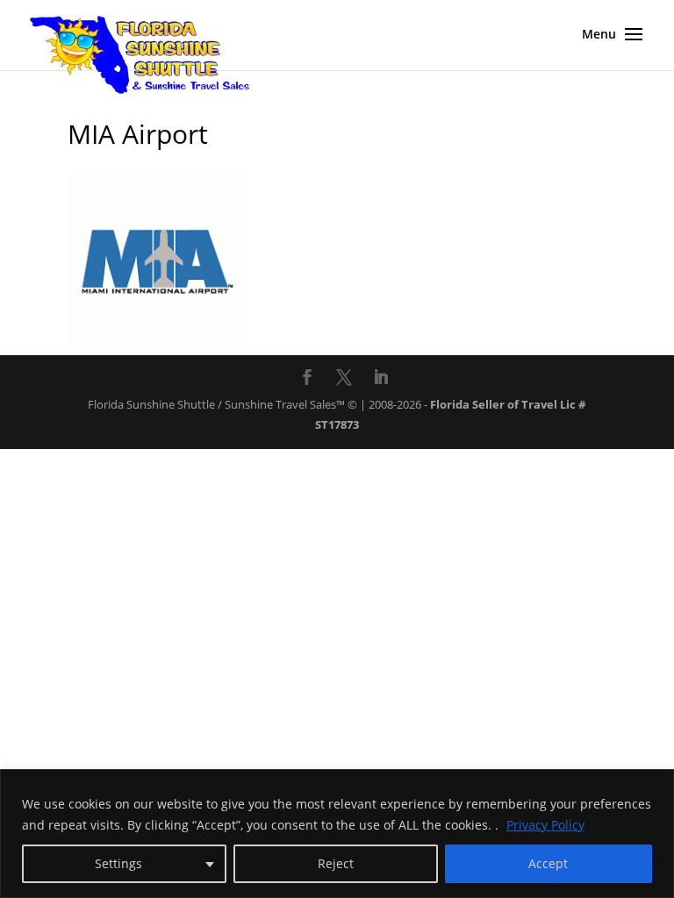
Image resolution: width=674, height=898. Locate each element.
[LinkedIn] (381, 378)
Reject (336, 863)
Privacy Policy (545, 824)
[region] (337, 833)
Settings (118, 863)
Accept (548, 863)
